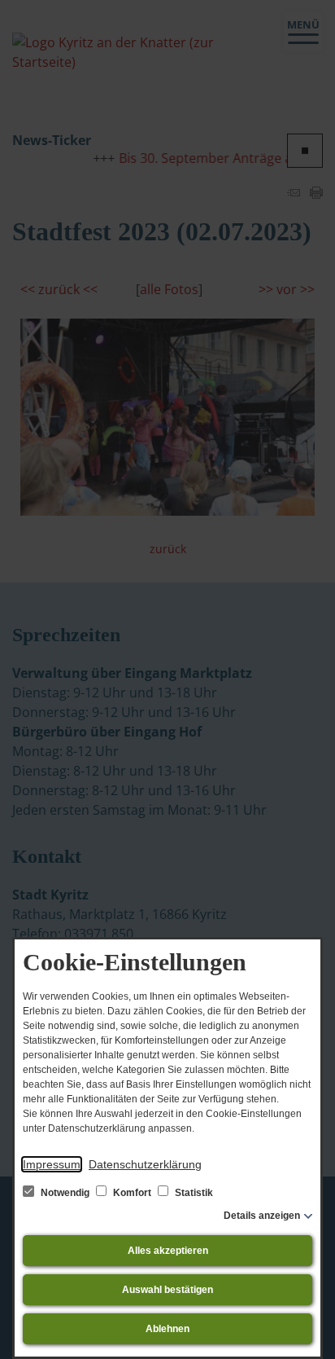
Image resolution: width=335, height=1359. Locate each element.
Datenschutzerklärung (145, 1164)
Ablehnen (167, 1329)
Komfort (132, 1192)
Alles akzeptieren (168, 1250)
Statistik (192, 1192)
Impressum (51, 1164)
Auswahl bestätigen (167, 1289)
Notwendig (65, 1192)
